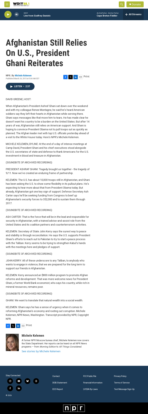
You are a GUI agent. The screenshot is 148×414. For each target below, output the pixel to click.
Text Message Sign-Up (124, 389)
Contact (56, 376)
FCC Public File (89, 376)
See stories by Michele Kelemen (41, 351)
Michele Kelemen (23, 75)
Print (86, 76)
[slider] (21, 14)
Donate (136, 4)
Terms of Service (122, 383)
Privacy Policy (120, 376)
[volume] (16, 14)
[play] (8, 14)
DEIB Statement (59, 383)
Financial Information (92, 383)
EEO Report (57, 389)
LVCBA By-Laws (90, 389)
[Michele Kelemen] (12, 342)
